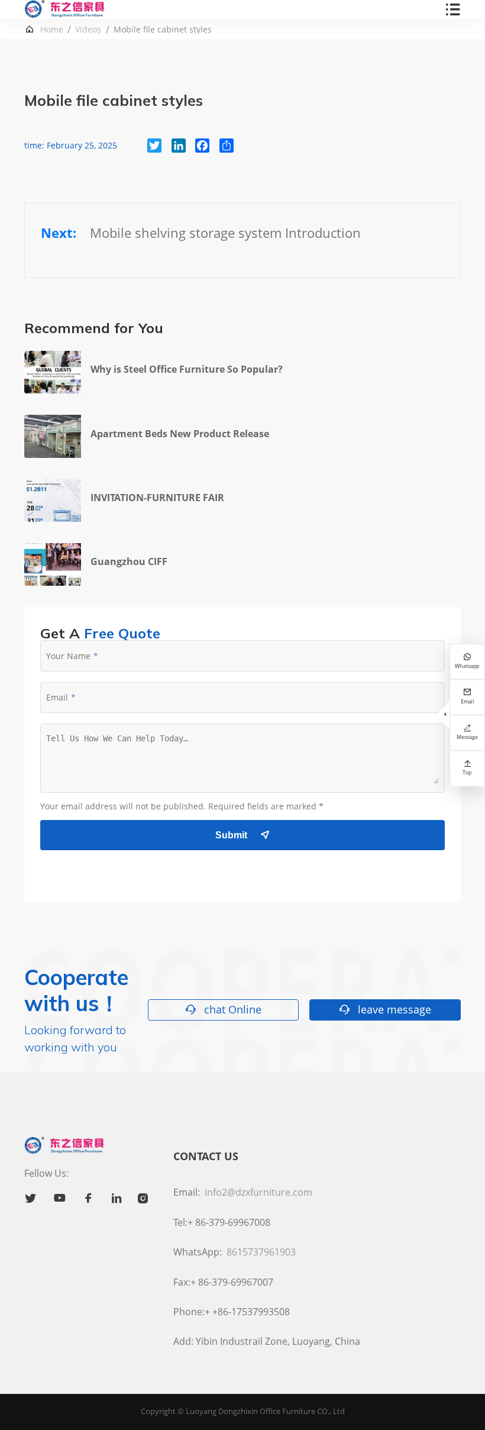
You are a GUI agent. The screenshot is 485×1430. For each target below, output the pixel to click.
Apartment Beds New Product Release (179, 433)
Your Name (68, 656)
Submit (242, 834)
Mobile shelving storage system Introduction (225, 232)
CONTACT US (205, 1156)
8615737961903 (261, 1251)
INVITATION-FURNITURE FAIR (157, 497)
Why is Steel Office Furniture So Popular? (186, 369)
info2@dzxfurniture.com (258, 1192)
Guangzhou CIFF (128, 561)
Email (57, 697)
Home (51, 29)
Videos (88, 29)
